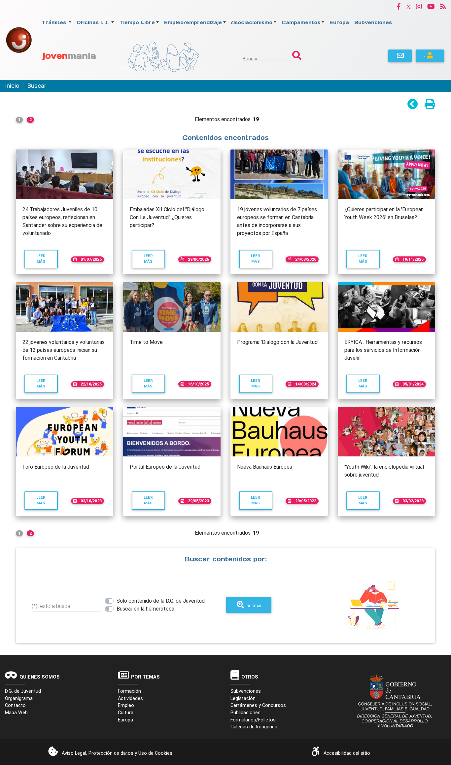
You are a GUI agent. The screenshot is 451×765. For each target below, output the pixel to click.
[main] (225, 373)
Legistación (243, 698)
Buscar (250, 58)
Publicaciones (245, 712)
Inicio (12, 85)
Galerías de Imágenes (253, 727)
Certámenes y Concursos (258, 705)
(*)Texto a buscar (52, 606)
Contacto (15, 705)
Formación (129, 691)
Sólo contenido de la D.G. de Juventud (161, 601)
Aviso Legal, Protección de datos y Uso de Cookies (117, 753)
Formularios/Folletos (253, 720)
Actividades (130, 698)
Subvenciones (245, 691)
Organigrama (19, 698)
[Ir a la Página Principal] (19, 39)
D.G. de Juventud (23, 691)
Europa (125, 720)
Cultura (125, 712)
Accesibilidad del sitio (347, 753)
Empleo (126, 705)
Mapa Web (16, 712)
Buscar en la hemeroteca (145, 609)
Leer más (46, 259)
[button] (399, 6)
